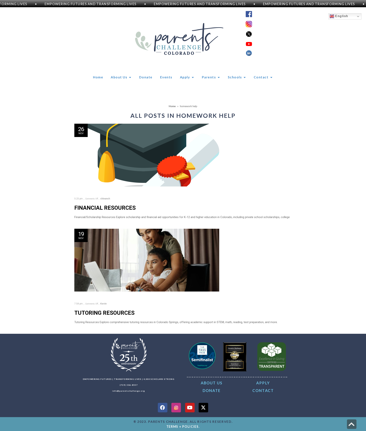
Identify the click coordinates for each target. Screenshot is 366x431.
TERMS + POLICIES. (183, 426)
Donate (145, 77)
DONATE (212, 390)
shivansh (105, 198)
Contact (261, 77)
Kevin (103, 303)
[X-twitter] (203, 407)
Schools (235, 77)
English (341, 16)
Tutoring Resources (104, 313)
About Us (119, 77)
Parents (209, 77)
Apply (185, 77)
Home (98, 77)
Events (166, 77)
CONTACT (263, 390)
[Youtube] (190, 407)
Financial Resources (105, 208)
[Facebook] (162, 407)
